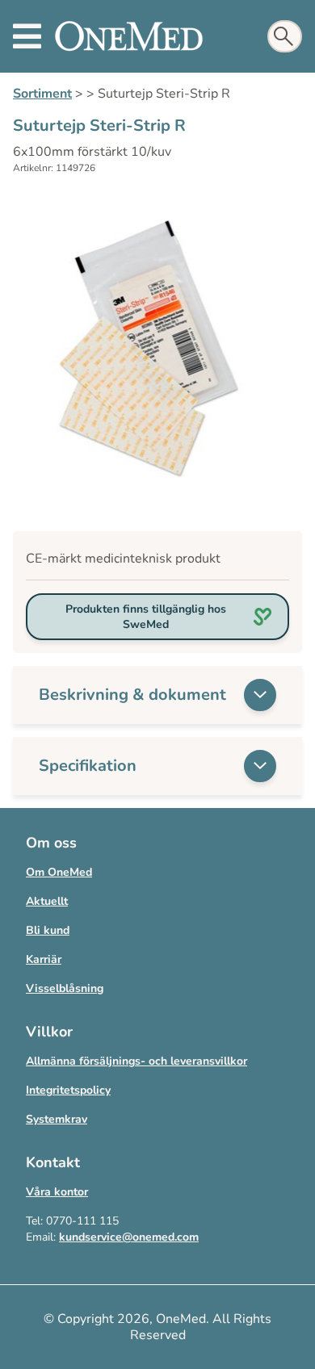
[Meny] (27, 36)
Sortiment (42, 94)
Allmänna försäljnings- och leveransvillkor (136, 1061)
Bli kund (47, 930)
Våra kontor (57, 1191)
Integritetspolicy (68, 1090)
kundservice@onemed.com (129, 1237)
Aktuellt (47, 901)
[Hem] (129, 36)
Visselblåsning (64, 988)
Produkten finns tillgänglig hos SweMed (145, 616)
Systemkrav (56, 1119)
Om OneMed (59, 872)
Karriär (43, 959)
